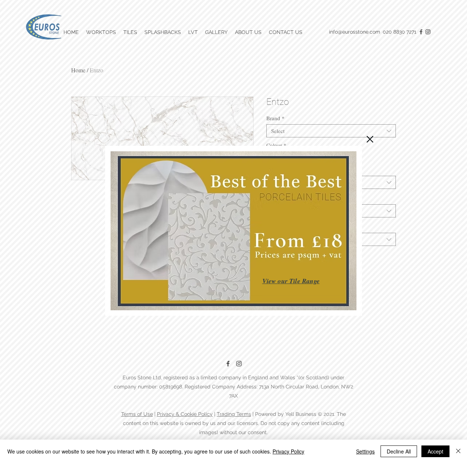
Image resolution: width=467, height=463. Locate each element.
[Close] (458, 451)
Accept (435, 451)
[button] (370, 139)
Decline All (399, 451)
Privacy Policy (288, 451)
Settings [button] (365, 451)
